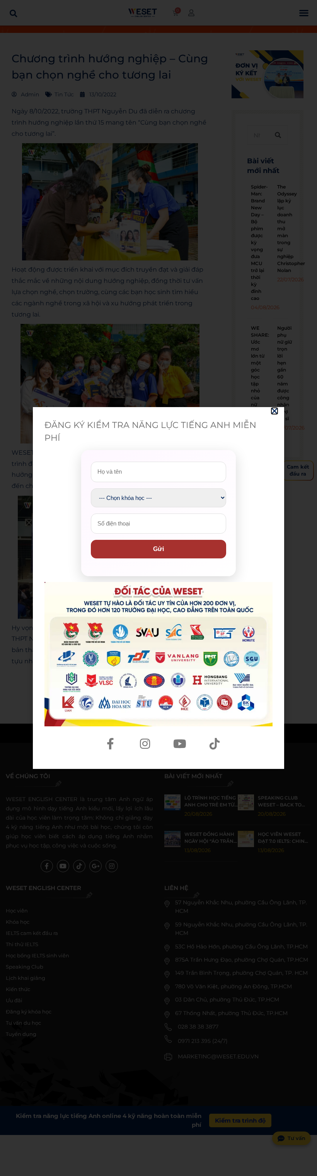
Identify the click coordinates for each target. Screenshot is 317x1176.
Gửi (158, 549)
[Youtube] (179, 743)
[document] (158, 588)
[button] (274, 411)
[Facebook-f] (110, 743)
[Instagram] (145, 743)
